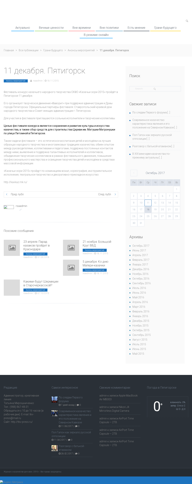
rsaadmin (38, 80)
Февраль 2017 (140, 259)
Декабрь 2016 (140, 269)
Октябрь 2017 (140, 245)
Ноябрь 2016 (140, 273)
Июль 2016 (139, 287)
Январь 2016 (140, 316)
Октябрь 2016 (140, 278)
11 (148, 202)
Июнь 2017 (139, 250)
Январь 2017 (140, 264)
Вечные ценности (51, 27)
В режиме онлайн (96, 35)
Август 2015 (139, 339)
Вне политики (109, 27)
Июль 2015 (139, 344)
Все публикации (28, 50)
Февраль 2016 (140, 311)
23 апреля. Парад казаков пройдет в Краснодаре (36, 245)
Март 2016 (138, 306)
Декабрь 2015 (140, 320)
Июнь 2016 (139, 292)
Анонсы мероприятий (81, 50)
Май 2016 (138, 297)
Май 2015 (138, 353)
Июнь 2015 (139, 349)
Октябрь (155, 173)
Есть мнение (136, 27)
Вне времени (82, 27)
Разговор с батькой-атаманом (151, 146)
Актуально (22, 27)
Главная (9, 50)
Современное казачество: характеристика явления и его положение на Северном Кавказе (153, 123)
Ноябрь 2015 (140, 325)
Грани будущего (165, 27)
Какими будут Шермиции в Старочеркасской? (40, 283)
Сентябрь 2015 (141, 334)
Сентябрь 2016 (141, 283)
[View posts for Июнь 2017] (133, 173)
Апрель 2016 (140, 302)
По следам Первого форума (149, 112)
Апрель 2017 (140, 255)
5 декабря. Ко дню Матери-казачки (95, 263)
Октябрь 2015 (140, 330)
